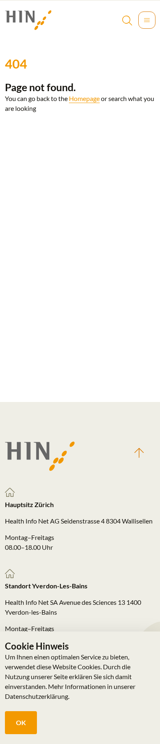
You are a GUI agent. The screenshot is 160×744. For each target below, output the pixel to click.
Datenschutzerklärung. (37, 696)
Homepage (84, 98)
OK (21, 722)
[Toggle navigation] (147, 20)
